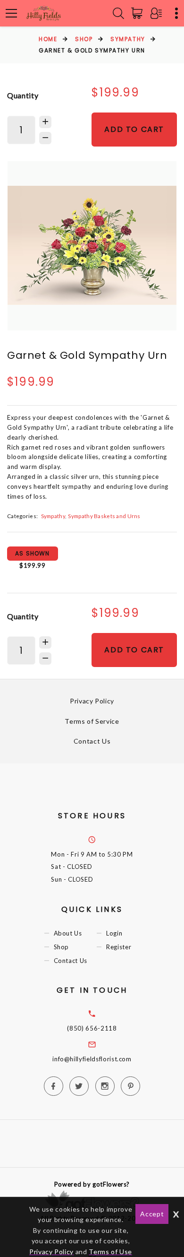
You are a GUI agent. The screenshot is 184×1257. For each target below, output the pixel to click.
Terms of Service (92, 721)
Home (48, 39)
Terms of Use (110, 1252)
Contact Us (92, 741)
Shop (83, 39)
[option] (92, 246)
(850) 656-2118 (92, 1028)
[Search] (118, 13)
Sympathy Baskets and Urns (104, 515)
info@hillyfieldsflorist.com (92, 1059)
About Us (68, 933)
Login (114, 933)
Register (118, 947)
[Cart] (138, 13)
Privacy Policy (92, 701)
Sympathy (127, 39)
